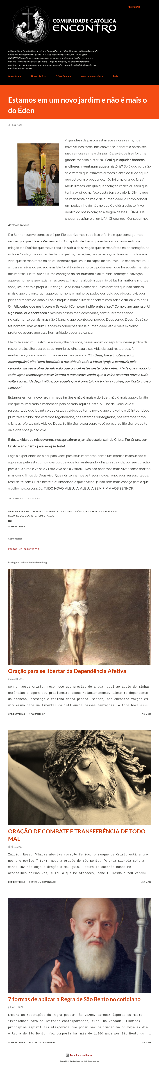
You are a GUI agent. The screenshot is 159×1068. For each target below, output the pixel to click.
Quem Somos (14, 76)
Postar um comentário (23, 549)
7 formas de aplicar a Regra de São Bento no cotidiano (74, 999)
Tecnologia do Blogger (81, 1055)
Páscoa (112, 511)
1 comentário (37, 714)
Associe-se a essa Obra (92, 76)
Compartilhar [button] (16, 526)
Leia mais (146, 714)
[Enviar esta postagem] (10, 522)
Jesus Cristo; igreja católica (66, 511)
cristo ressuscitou (36, 511)
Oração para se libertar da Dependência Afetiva (67, 670)
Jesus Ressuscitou (96, 511)
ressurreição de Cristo (22, 515)
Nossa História (38, 76)
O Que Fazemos (63, 76)
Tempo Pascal (45, 515)
